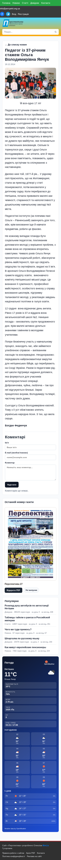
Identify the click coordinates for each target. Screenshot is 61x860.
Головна (6, 3)
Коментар (10, 463)
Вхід (14, 14)
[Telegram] (8, 14)
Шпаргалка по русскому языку (22, 638)
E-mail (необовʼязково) (16, 453)
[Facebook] (2, 14)
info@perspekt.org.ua (10, 8)
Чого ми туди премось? (18, 629)
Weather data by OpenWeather (15, 828)
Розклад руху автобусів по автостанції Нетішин (27, 607)
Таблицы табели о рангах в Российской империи (27, 619)
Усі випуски (31, 590)
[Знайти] (56, 32)
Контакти (45, 3)
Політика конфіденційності (13, 856)
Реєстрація (23, 14)
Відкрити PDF (13, 590)
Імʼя (7, 443)
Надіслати (11, 485)
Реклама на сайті (34, 856)
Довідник (34, 3)
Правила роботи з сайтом (13, 853)
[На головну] (13, 23)
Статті (25, 3)
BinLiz (46, 845)
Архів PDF (30, 853)
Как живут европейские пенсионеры (25, 647)
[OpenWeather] (49, 663)
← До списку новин (16, 44)
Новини (16, 3)
